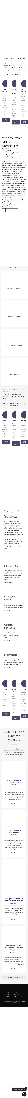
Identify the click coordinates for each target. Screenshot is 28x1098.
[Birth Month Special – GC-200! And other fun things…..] (14, 934)
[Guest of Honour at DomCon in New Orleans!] (14, 768)
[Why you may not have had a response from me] (14, 877)
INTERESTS (7, 996)
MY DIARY (16, 994)
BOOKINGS (7, 994)
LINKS (22, 996)
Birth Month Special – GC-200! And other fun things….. (14, 948)
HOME (8, 992)
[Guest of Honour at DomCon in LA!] (14, 818)
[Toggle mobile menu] (25, 52)
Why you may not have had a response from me (14, 900)
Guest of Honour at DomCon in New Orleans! (14, 782)
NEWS (15, 996)
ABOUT (15, 992)
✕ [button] (26, 1088)
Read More (13, 803)
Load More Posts (14, 977)
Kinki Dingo (14, 1002)
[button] (24, 1094)
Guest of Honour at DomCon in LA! (14, 831)
